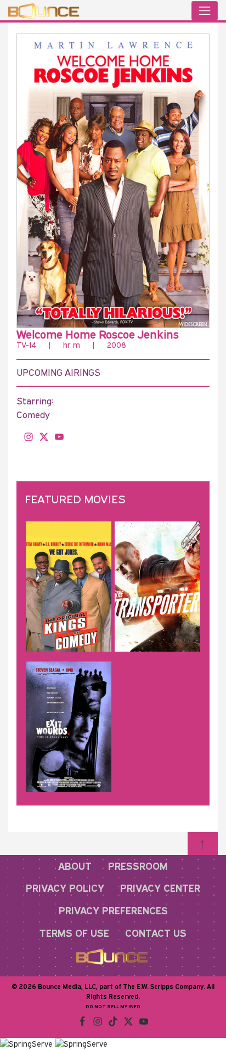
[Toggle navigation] (204, 10)
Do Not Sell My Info (113, 1006)
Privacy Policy (65, 888)
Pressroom (138, 866)
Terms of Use (74, 933)
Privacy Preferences (113, 910)
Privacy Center (160, 888)
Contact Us (156, 933)
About (75, 866)
